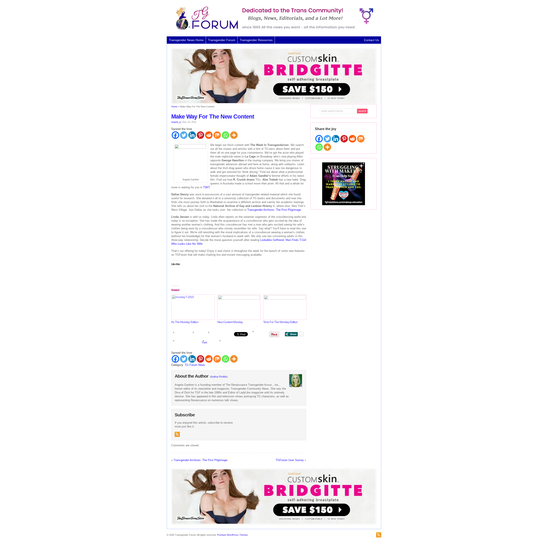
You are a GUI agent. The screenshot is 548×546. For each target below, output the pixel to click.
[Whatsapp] (225, 135)
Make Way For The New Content (212, 116)
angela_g (176, 122)
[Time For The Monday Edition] (284, 307)
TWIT (206, 187)
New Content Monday (230, 322)
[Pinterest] (200, 135)
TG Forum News (195, 364)
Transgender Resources (256, 40)
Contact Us (371, 40)
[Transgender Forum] (273, 29)
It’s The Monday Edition (184, 322)
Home (174, 106)
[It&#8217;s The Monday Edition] (192, 307)
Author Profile (219, 376)
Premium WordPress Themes (232, 535)
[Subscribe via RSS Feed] (177, 434)
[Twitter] (184, 135)
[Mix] (217, 135)
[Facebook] (175, 135)
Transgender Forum (221, 40)
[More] (234, 135)
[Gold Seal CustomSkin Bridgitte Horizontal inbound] (273, 103)
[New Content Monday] (238, 307)
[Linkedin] (192, 135)
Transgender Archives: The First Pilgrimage (274, 209)
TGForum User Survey (290, 460)
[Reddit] (209, 135)
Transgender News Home (186, 40)
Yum (204, 342)
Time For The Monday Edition (280, 322)
